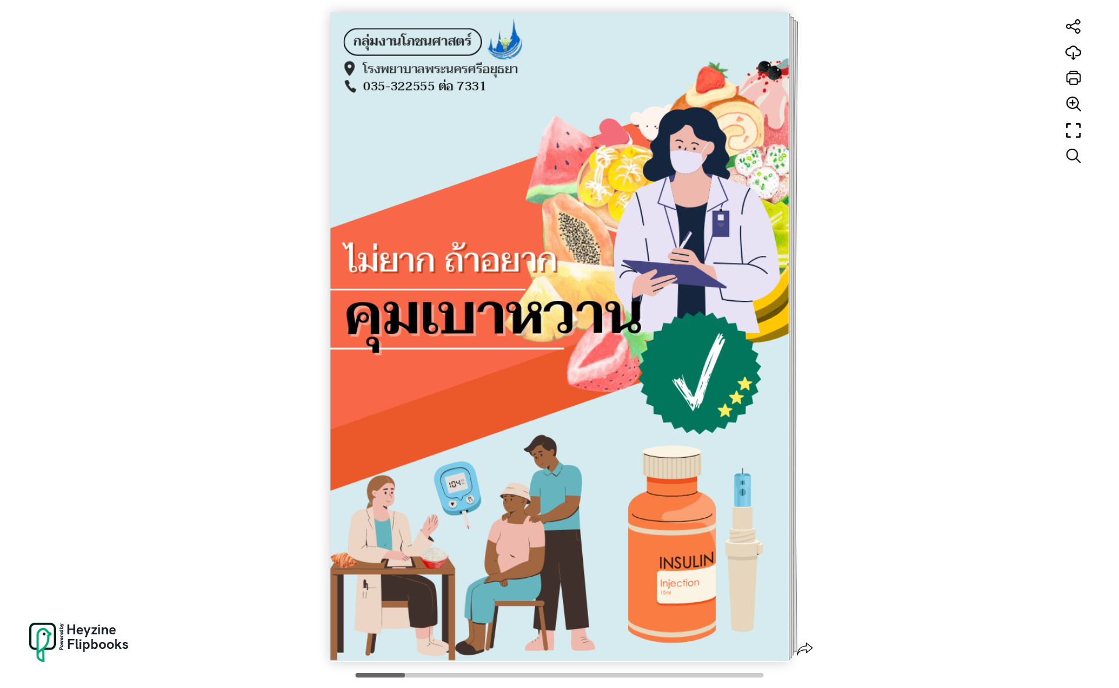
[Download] (1073, 52)
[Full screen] (1073, 130)
